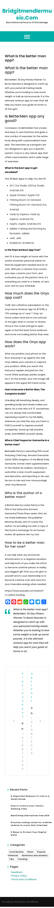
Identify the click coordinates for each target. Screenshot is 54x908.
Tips (11, 859)
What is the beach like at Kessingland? (32, 711)
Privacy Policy (19, 876)
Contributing (16, 852)
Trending (22, 859)
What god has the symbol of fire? (22, 727)
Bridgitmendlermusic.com (27, 14)
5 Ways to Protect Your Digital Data (28, 834)
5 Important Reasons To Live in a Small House (30, 798)
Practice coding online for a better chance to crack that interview (31, 824)
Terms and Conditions (24, 879)
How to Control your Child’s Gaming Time (27, 807)
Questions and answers (35, 855)
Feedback (17, 872)
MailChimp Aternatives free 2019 (30, 815)
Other (30, 852)
